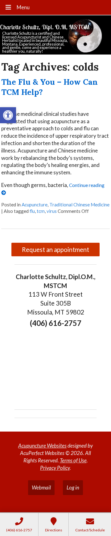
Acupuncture (34, 204)
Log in (73, 487)
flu (32, 211)
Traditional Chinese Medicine (79, 204)
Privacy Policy (55, 468)
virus (52, 211)
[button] (8, 115)
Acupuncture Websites (42, 445)
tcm (41, 211)
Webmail (41, 487)
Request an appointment (55, 249)
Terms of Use (73, 460)
